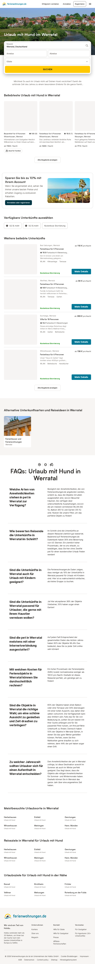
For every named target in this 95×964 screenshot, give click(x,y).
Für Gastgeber (81, 929)
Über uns (35, 933)
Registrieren (79, 4)
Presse (56, 937)
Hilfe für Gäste (59, 929)
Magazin (34, 937)
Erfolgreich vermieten (50, 4)
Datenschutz (29, 960)
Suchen (47, 69)
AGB (20, 960)
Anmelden (67, 4)
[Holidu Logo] (14, 4)
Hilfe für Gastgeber (60, 933)
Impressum (84, 956)
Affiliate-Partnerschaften (59, 942)
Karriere (34, 929)
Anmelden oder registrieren (18, 203)
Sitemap (54, 960)
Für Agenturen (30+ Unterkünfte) (83, 934)
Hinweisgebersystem (68, 960)
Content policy (42, 960)
